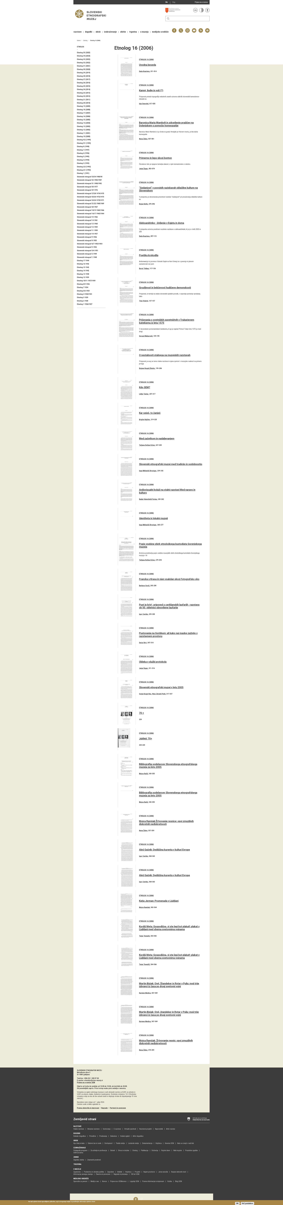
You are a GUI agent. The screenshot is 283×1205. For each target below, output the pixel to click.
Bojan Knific (143, 204)
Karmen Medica (145, 993)
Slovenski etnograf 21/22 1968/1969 (90, 203)
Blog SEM (178, 1181)
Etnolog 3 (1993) (83, 163)
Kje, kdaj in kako (79, 1143)
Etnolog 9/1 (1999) (84, 143)
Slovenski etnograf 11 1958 (87, 230)
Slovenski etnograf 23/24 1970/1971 (90, 200)
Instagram (187, 29)
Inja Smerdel (143, 104)
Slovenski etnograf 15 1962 (87, 217)
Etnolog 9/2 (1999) (84, 140)
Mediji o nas (95, 1181)
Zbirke (76, 1157)
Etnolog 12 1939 (83, 277)
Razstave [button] (78, 31)
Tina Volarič (143, 301)
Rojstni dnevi (165, 1150)
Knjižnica (159, 1143)
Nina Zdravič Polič (158, 694)
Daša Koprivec (144, 71)
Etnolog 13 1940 (83, 274)
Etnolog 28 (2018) (83, 76)
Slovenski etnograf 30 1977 (87, 187)
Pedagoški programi (80, 1150)
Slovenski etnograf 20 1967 (87, 207)
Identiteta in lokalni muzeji (153, 518)
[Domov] (91, 21)
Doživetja (155, 1150)
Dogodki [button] (88, 31)
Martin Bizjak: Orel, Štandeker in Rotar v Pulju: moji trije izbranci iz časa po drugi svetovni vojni (169, 985)
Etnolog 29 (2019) (83, 73)
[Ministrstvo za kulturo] (198, 1119)
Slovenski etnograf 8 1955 (87, 240)
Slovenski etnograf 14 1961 (87, 220)
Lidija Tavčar (143, 394)
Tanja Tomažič (144, 936)
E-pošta (207, 29)
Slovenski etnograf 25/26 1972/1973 (90, 197)
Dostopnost (108, 1143)
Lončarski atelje (133, 1143)
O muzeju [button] (144, 31)
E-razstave (117, 1129)
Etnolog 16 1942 (83, 264)
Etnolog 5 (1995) (83, 156)
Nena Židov (143, 139)
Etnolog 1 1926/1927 (84, 304)
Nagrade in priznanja (121, 1174)
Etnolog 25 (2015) (83, 86)
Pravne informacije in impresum (153, 1181)
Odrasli (112, 1150)
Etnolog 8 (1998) (83, 146)
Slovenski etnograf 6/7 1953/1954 (89, 244)
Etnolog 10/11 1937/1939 (86, 281)
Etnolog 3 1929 (82, 297)
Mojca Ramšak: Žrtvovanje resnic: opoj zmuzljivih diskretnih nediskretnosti (166, 1042)
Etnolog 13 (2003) (83, 126)
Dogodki (76, 1133)
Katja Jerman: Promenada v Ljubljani (159, 900)
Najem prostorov (149, 1172)
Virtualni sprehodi (130, 1129)
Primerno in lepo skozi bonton (155, 158)
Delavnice (113, 1136)
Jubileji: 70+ (145, 738)
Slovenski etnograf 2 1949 (87, 254)
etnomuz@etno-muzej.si (93, 1080)
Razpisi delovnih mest (178, 1172)
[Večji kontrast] (201, 10)
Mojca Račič (143, 774)
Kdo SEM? (144, 387)
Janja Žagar (143, 169)
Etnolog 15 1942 (83, 267)
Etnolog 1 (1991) (83, 173)
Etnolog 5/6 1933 (83, 291)
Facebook (174, 29)
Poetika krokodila (148, 255)
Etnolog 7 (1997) (83, 150)
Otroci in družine (123, 1150)
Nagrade (104, 1108)
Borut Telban (144, 268)
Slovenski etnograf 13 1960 (87, 224)
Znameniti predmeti (94, 1160)
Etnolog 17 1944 (83, 261)
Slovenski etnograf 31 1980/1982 (89, 183)
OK (237, 1203)
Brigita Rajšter (144, 420)
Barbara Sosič (144, 586)
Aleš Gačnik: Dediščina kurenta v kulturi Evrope (164, 849)
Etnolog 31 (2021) (83, 66)
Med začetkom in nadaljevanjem (156, 438)
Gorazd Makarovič (146, 336)
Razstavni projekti (145, 1129)
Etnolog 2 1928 (82, 301)
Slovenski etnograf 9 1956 (87, 237)
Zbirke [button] (123, 31)
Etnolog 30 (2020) (83, 69)
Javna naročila (163, 1172)
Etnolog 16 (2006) (95, 40)
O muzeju (77, 1169)
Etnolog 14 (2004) (83, 123)
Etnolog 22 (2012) (83, 96)
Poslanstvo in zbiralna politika (94, 1172)
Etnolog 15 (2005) (83, 120)
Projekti (137, 1172)
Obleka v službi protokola (152, 661)
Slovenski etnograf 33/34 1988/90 (89, 177)
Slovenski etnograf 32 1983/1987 (89, 180)
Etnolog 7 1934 (82, 287)
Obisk (75, 1140)
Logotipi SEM (134, 1181)
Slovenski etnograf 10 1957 (87, 234)
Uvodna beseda (147, 64)
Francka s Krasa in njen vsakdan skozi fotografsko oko (169, 579)
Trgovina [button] (133, 31)
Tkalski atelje (120, 1143)
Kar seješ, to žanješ (149, 413)
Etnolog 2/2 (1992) (84, 167)
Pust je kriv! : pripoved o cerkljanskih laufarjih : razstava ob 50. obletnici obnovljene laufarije (169, 606)
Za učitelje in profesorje (99, 1150)
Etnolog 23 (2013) (83, 93)
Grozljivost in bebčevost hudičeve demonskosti (165, 287)
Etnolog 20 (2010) (83, 103)
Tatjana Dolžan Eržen (147, 445)
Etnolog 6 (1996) (83, 153)
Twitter (181, 29)
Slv (166, 2)
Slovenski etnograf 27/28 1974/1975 (90, 193)
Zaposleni (110, 1172)
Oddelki (119, 1172)
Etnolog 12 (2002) (83, 130)
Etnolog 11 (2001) (83, 133)
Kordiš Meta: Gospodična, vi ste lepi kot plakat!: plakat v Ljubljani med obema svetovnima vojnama (169, 928)
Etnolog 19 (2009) (83, 106)
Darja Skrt (143, 643)
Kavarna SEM (169, 1143)
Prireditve (92, 1136)
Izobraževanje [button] (110, 31)
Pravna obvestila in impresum (88, 1108)
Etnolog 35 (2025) (83, 53)
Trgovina (77, 1164)
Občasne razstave (93, 1129)
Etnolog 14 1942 (83, 271)
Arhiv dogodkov (138, 1136)
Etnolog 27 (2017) (83, 79)
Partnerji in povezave (118, 1108)
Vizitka (169, 1181)
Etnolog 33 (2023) (83, 59)
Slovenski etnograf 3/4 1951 (87, 250)
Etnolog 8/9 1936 (83, 284)
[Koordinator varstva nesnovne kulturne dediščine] (178, 10)
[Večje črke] (195, 10)
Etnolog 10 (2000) (83, 136)
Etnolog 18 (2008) (83, 110)
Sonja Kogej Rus (145, 694)
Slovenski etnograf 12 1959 (87, 227)
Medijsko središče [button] (160, 31)
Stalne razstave (78, 1129)
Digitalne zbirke (78, 1160)
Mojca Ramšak (144, 907)
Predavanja (103, 1136)
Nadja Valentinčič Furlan (148, 499)
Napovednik (159, 1129)
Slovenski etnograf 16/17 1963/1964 (90, 214)
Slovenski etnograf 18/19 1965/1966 (90, 210)
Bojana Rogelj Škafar (147, 368)
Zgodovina (77, 1172)
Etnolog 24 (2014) (83, 89)
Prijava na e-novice (201, 2)
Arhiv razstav (170, 1129)
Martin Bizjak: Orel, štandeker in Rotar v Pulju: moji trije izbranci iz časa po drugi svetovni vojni (169, 1013)
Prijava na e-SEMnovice (118, 1181)
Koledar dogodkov (79, 1136)
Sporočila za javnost (80, 1181)
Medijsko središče (81, 1179)
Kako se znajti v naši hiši (185, 1143)
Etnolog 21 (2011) (83, 100)
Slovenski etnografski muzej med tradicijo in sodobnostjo (170, 464)
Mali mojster (177, 1150)
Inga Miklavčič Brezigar (147, 471)
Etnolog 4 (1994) (83, 160)
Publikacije (144, 1150)
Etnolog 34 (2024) (83, 56)
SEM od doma (78, 1153)
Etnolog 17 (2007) (83, 113)
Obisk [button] (98, 31)
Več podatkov (247, 1203)
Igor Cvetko (143, 614)
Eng (173, 2)
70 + (141, 713)
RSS (200, 29)
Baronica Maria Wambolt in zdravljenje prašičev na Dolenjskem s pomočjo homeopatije (166, 124)
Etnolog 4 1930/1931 (84, 294)
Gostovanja (106, 1129)
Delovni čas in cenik (94, 1143)
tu (99, 1104)
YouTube (194, 29)
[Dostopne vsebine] (207, 10)
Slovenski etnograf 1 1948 (87, 257)
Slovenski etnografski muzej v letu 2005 (161, 687)
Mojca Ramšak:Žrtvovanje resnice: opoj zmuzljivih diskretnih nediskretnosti (166, 822)
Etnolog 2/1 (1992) (84, 170)
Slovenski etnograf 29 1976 (87, 190)
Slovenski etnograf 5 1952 (87, 247)
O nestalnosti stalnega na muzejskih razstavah (164, 355)
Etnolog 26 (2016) (83, 83)
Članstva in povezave (103, 1174)
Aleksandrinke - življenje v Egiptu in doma (161, 223)
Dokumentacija (147, 1143)
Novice (104, 1181)
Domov (79, 40)
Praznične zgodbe (191, 1150)
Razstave (77, 1126)
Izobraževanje (79, 1148)
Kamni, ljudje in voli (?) (151, 90)
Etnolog (85, 40)
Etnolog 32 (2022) (83, 63)
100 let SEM (135, 1174)
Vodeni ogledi (125, 1136)
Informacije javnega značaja (83, 1174)
